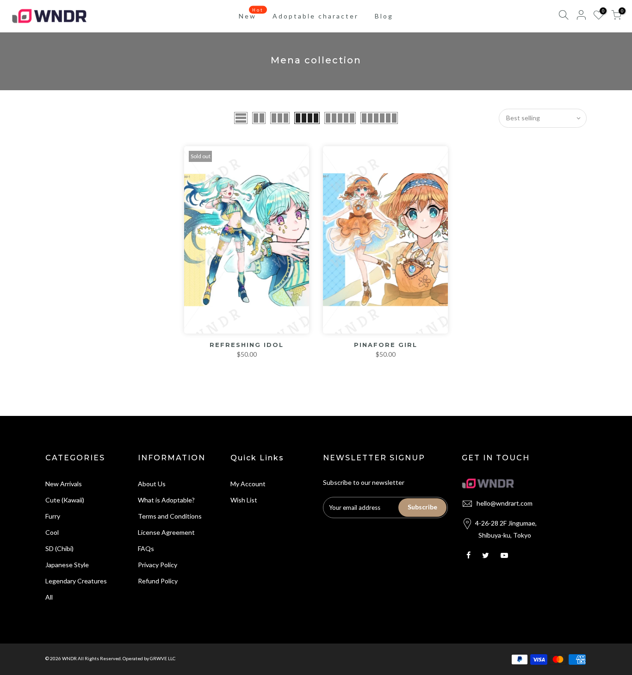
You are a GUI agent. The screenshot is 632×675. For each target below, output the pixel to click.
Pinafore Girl (385, 344)
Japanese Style (67, 565)
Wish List (243, 500)
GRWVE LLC (162, 658)
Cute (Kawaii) (64, 500)
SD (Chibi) (59, 548)
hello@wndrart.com (505, 503)
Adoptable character (316, 16)
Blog (384, 16)
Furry (52, 516)
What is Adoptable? (166, 500)
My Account (248, 484)
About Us (152, 484)
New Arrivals (63, 484)
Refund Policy (158, 581)
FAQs (146, 548)
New (251, 13)
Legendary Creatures (76, 581)
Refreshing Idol (247, 344)
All (49, 597)
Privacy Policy (157, 565)
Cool (52, 532)
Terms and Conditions (170, 516)
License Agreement (166, 532)
